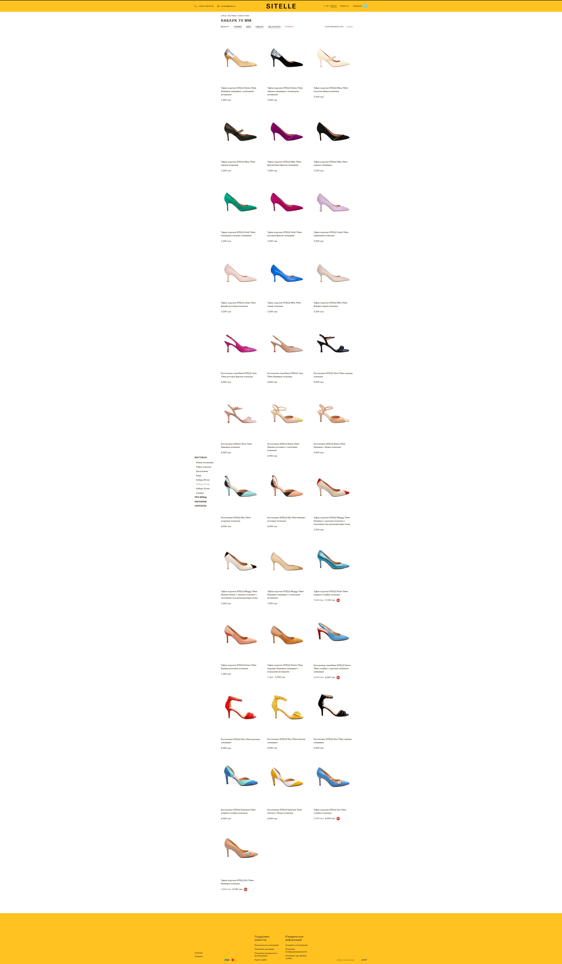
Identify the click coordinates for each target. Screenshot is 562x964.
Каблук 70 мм (203, 484)
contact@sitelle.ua (228, 6)
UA (324, 6)
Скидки (200, 493)
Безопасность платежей (267, 945)
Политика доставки (264, 949)
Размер (238, 26)
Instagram (199, 956)
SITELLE (223, 16)
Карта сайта (261, 960)
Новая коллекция (205, 462)
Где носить (274, 26)
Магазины (201, 501)
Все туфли (201, 457)
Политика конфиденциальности (296, 950)
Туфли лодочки (203, 467)
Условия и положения (296, 945)
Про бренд (201, 497)
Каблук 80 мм (203, 480)
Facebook (199, 953)
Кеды (198, 475)
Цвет (248, 26)
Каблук (260, 26)
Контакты (200, 505)
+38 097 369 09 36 (206, 6)
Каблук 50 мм (203, 488)
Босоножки (202, 471)
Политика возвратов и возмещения (266, 954)
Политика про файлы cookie (295, 957)
